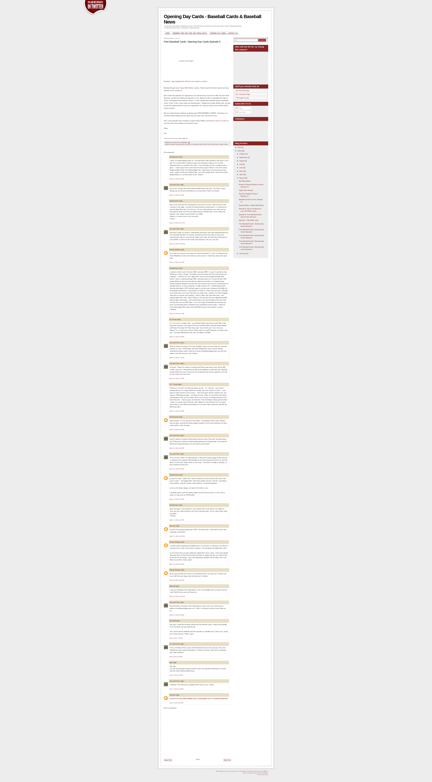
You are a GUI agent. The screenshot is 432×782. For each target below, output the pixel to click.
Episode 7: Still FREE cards (248, 220)
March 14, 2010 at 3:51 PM (177, 262)
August (242, 161)
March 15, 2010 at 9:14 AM (177, 313)
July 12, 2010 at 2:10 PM (176, 675)
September (243, 157)
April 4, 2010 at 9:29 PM (176, 656)
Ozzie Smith (210, 144)
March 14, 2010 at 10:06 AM (177, 243)
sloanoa (172, 695)
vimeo (226, 144)
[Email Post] (188, 142)
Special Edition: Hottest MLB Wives (251, 205)
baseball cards (180, 144)
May (241, 171)
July (241, 164)
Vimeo (205, 81)
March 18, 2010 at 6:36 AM (177, 580)
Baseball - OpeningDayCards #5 (175, 81)
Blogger (266, 771)
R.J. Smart (174, 384)
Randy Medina (175, 250)
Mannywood (174, 417)
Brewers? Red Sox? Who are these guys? (189, 33)
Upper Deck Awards (246, 190)
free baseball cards (197, 144)
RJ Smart (173, 319)
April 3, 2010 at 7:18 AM (176, 638)
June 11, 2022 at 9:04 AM (176, 702)
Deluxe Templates (263, 773)
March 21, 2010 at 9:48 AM (177, 615)
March (241, 178)
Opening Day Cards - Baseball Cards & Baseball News (243, 771)
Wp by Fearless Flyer (262, 774)
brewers (187, 144)
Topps (182, 88)
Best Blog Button (245, 181)
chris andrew (195, 81)
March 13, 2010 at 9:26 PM (177, 195)
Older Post (227, 760)
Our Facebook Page (243, 94)
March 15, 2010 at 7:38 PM (177, 378)
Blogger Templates (248, 773)
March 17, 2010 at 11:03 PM (177, 536)
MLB (204, 144)
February (242, 253)
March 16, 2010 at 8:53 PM (177, 448)
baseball (172, 144)
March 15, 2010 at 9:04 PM (177, 411)
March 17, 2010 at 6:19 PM (177, 520)
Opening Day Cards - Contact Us (223, 33)
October (242, 154)
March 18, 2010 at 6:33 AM (177, 564)
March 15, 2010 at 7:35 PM (177, 357)
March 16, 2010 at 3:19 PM (177, 429)
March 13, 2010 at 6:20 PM (177, 179)
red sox (217, 144)
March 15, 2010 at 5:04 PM (177, 336)
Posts (240, 108)
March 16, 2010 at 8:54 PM (177, 469)
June (241, 168)
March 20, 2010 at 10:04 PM (177, 596)
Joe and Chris (175, 185)
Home (167, 33)
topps (221, 144)
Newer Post (168, 760)
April (241, 174)
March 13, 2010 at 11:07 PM (177, 223)
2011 (239, 147)
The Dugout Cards (242, 98)
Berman (172, 526)
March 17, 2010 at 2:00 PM (177, 499)
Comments (242, 112)
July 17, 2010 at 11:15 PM (176, 689)
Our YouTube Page (242, 90)
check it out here (221, 121)
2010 (239, 151)
